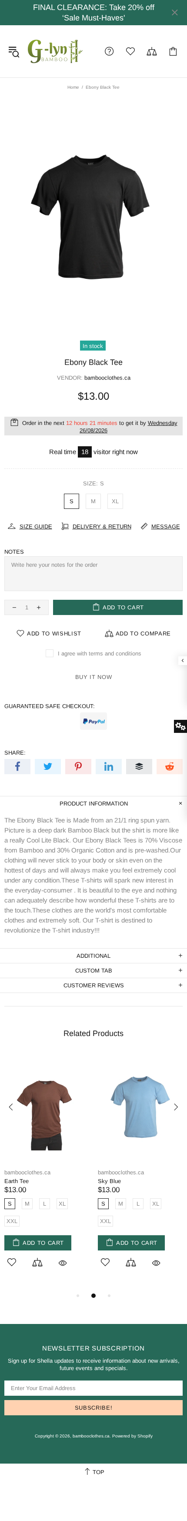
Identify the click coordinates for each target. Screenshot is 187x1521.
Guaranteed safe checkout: (49, 706)
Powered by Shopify (132, 1436)
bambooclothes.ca (55, 51)
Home (73, 87)
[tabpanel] (47, 1172)
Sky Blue (109, 1181)
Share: (15, 752)
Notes (14, 551)
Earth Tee (16, 1181)
